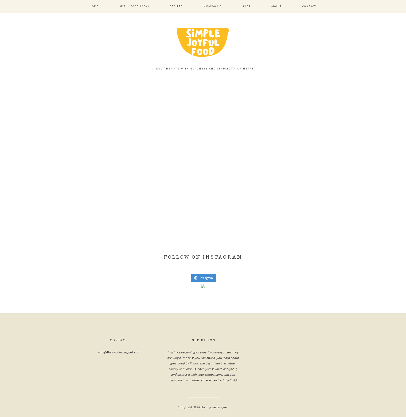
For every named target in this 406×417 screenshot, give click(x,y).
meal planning (120, 193)
